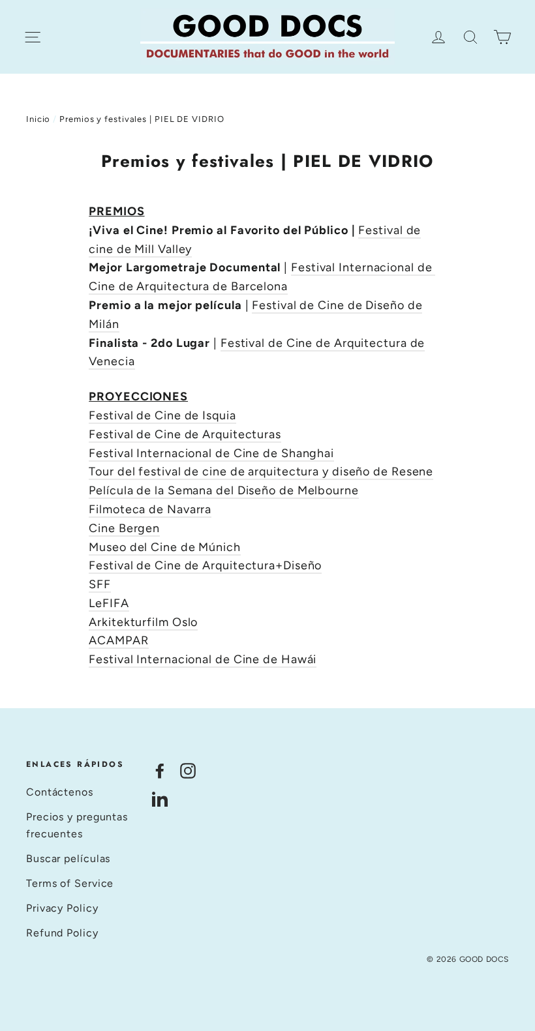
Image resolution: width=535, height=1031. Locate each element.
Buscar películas (68, 858)
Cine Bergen (124, 528)
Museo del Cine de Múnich (165, 547)
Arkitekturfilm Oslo (143, 622)
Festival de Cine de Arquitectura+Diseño (205, 565)
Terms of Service (70, 883)
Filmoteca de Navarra (150, 509)
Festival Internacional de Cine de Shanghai (211, 453)
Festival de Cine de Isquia (162, 415)
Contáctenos (59, 792)
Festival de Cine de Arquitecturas (185, 434)
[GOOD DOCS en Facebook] (160, 769)
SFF (100, 584)
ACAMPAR (118, 640)
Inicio (38, 119)
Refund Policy (62, 933)
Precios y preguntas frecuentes (77, 825)
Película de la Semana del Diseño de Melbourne (224, 490)
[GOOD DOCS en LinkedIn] (160, 798)
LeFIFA (109, 603)
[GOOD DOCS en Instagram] (188, 769)
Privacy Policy (62, 908)
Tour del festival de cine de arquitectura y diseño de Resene (261, 471)
